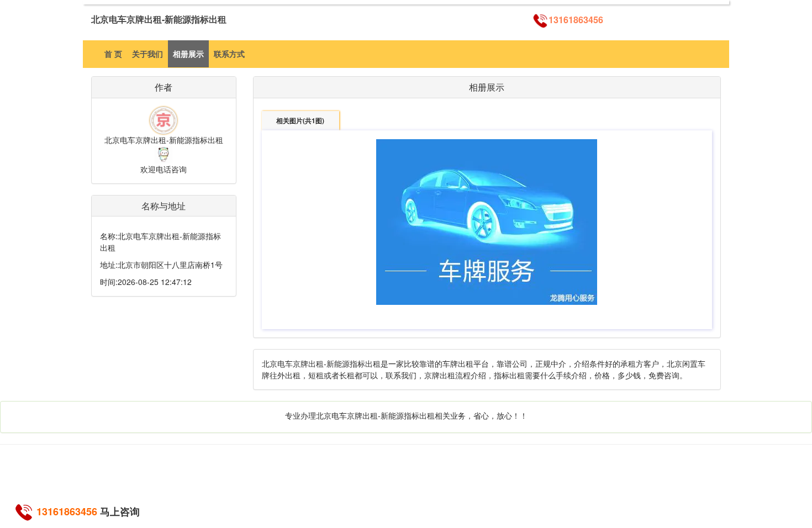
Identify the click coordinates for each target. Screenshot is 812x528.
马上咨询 (120, 511)
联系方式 (229, 53)
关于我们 (147, 53)
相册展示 (188, 53)
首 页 (113, 53)
